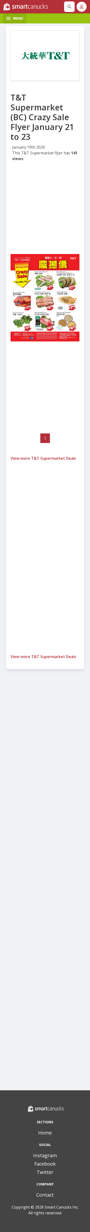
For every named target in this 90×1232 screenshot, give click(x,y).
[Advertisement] (45, 209)
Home (45, 1132)
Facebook (45, 1164)
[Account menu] (82, 7)
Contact (45, 1195)
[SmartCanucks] (32, 6)
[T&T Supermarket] (45, 56)
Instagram (45, 1155)
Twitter (45, 1172)
